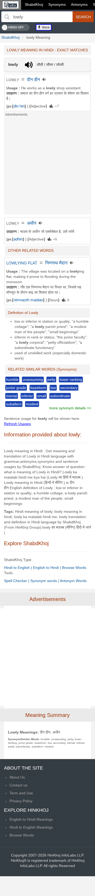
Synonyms (57, 4)
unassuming (33, 379)
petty (51, 379)
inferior (27, 396)
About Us (17, 777)
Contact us (18, 785)
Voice (45, 27)
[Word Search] (7, 17)
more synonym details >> (70, 408)
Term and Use (21, 793)
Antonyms (79, 4)
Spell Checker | (17, 581)
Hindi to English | (18, 567)
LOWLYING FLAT (21, 263)
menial (11, 396)
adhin (18, 239)
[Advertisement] (47, 167)
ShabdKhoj (34, 4)
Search (83, 17)
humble (12, 379)
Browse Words (74, 567)
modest (32, 404)
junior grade (16, 388)
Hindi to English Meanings (31, 827)
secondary (69, 388)
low (53, 388)
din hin (19, 106)
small (41, 396)
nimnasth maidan (28, 300)
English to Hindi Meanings (31, 819)
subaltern (14, 404)
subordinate (60, 396)
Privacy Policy (21, 801)
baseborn (38, 388)
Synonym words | (45, 581)
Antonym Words (73, 581)
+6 (54, 239)
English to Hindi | (47, 567)
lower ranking (71, 379)
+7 (56, 106)
